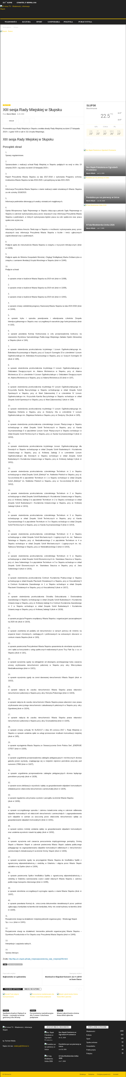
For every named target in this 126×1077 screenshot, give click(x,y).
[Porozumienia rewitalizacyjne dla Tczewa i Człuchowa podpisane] (42, 1002)
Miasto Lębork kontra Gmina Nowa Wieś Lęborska (68, 1014)
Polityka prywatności (103, 1074)
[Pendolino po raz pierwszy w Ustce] (105, 190)
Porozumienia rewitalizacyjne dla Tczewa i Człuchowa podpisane (41, 1015)
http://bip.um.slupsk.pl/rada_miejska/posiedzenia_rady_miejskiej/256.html (38, 959)
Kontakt (115, 1074)
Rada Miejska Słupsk (15, 964)
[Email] (32, 120)
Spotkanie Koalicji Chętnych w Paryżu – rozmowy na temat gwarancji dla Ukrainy (14, 1015)
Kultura (26, 21)
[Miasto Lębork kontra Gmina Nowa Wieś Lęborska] (69, 1002)
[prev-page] (77, 989)
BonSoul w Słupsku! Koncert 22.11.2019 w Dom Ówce (63, 978)
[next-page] (80, 989)
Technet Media (10, 1041)
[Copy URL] (21, 120)
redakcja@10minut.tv (21, 1046)
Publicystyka (85, 21)
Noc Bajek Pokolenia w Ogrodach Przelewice (102, 168)
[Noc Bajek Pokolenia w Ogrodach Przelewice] (105, 162)
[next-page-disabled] (91, 143)
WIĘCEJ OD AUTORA (31, 989)
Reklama (91, 1074)
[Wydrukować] (26, 120)
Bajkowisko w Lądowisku (14, 976)
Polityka (68, 21)
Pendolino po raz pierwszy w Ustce (102, 197)
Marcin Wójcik (11, 114)
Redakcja (83, 1074)
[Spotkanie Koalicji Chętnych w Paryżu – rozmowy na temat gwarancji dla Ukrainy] (15, 1002)
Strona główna (7, 27)
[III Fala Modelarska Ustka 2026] (105, 217)
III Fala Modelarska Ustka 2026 (100, 224)
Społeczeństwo (91, 1042)
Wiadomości (11, 21)
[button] (122, 22)
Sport (39, 21)
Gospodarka (54, 21)
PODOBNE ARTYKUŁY (13, 989)
